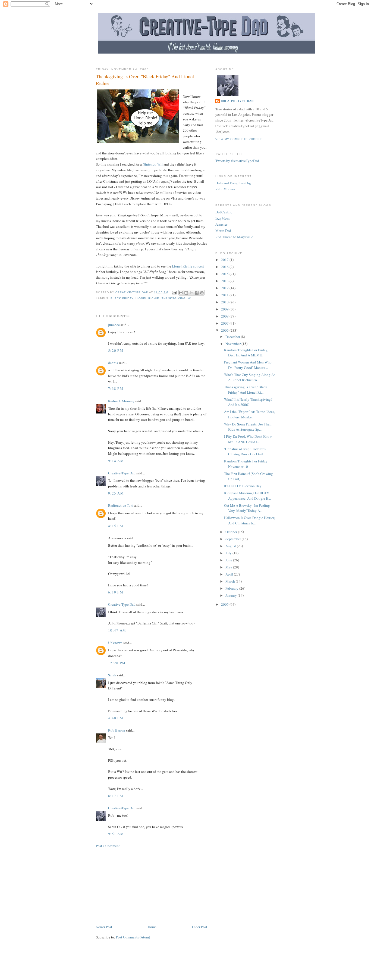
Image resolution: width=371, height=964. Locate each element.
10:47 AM (117, 630)
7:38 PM (115, 388)
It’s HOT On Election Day (243, 485)
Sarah (112, 675)
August (231, 545)
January (231, 595)
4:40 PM (115, 718)
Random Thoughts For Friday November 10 (246, 464)
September (233, 538)
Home (152, 926)
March (230, 581)
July (228, 553)
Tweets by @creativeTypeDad (237, 160)
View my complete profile (239, 139)
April (229, 574)
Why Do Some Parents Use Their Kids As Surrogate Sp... (248, 427)
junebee (114, 324)
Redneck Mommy (121, 401)
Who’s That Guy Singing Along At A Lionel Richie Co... (249, 377)
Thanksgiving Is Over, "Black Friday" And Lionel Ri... (245, 389)
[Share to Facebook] (196, 293)
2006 (225, 330)
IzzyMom (222, 218)
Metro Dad (223, 230)
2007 (225, 323)
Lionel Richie (147, 298)
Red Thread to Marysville (234, 236)
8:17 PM (115, 795)
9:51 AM (116, 833)
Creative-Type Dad (122, 473)
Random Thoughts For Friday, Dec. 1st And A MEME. (246, 352)
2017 (225, 259)
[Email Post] (174, 292)
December (233, 336)
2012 (225, 287)
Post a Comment (108, 845)
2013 (225, 280)
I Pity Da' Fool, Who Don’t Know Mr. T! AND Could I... (248, 439)
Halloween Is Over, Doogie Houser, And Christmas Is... (249, 520)
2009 (225, 309)
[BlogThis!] (186, 293)
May (229, 567)
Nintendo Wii (153, 164)
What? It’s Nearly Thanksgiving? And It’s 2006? (248, 402)
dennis (113, 362)
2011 (225, 295)
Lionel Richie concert (188, 266)
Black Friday (122, 298)
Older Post (199, 926)
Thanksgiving (174, 298)
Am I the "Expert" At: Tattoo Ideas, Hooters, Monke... (249, 414)
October (231, 531)
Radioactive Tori (120, 505)
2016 (225, 266)
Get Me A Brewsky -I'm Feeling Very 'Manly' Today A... (247, 508)
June (229, 560)
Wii (190, 298)
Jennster (221, 224)
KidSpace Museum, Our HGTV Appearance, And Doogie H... (247, 495)
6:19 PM (115, 592)
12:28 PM (116, 662)
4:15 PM (115, 525)
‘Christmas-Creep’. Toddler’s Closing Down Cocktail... (245, 451)
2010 (225, 302)
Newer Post (104, 926)
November (233, 343)
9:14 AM (116, 460)
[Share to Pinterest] (202, 293)
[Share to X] (191, 293)
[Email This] (181, 293)
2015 (225, 273)
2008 (225, 316)
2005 (225, 604)
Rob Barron (116, 730)
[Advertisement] (195, 60)
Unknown (115, 642)
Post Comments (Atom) (133, 937)
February (232, 588)
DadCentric (223, 212)
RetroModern (225, 188)
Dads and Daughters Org (233, 183)
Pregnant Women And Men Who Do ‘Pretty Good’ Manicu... (248, 365)
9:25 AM (116, 493)
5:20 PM (115, 350)
